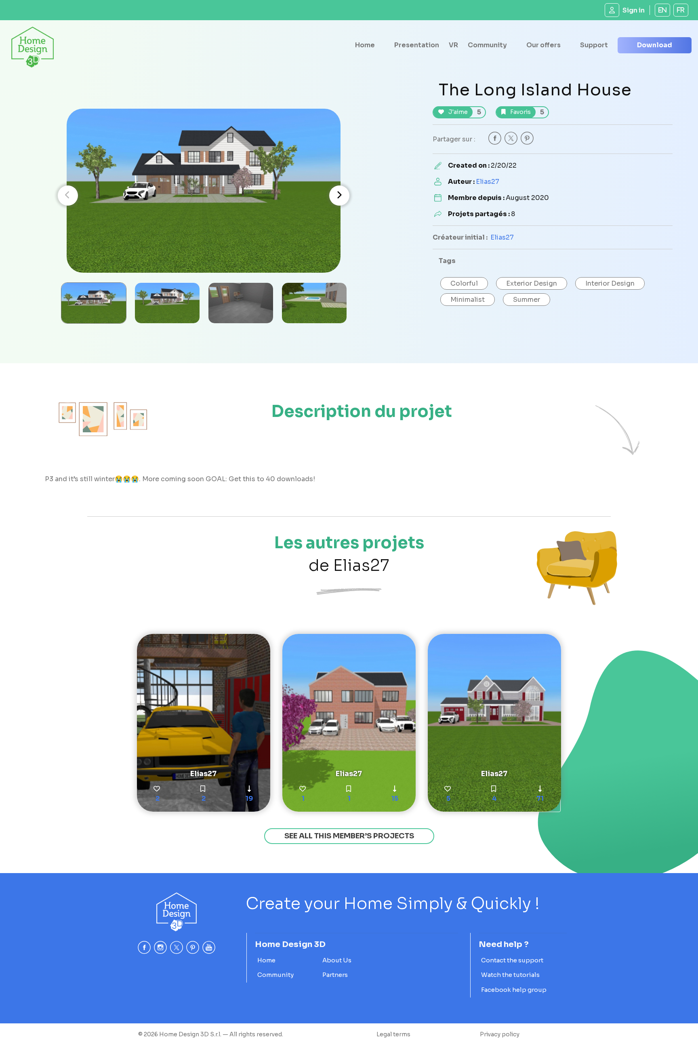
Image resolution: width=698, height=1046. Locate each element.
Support (594, 45)
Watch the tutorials (510, 975)
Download (654, 45)
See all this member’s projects (349, 835)
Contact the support (512, 960)
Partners (335, 975)
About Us (336, 960)
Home (365, 45)
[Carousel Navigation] (203, 195)
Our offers (543, 45)
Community (487, 45)
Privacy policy (499, 1034)
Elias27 (487, 181)
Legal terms (393, 1034)
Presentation (416, 45)
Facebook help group (514, 989)
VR (453, 45)
